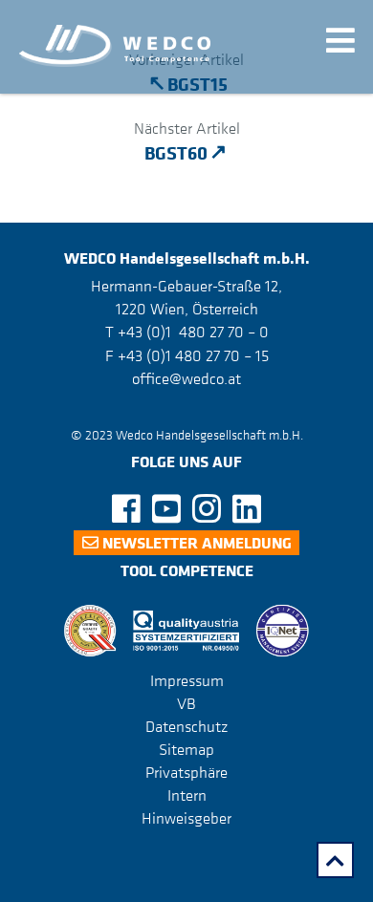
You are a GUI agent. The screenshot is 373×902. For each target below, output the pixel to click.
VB (186, 703)
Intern (187, 795)
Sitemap (186, 749)
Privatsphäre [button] (186, 772)
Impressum (187, 680)
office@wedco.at (186, 378)
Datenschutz (186, 726)
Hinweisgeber (186, 817)
